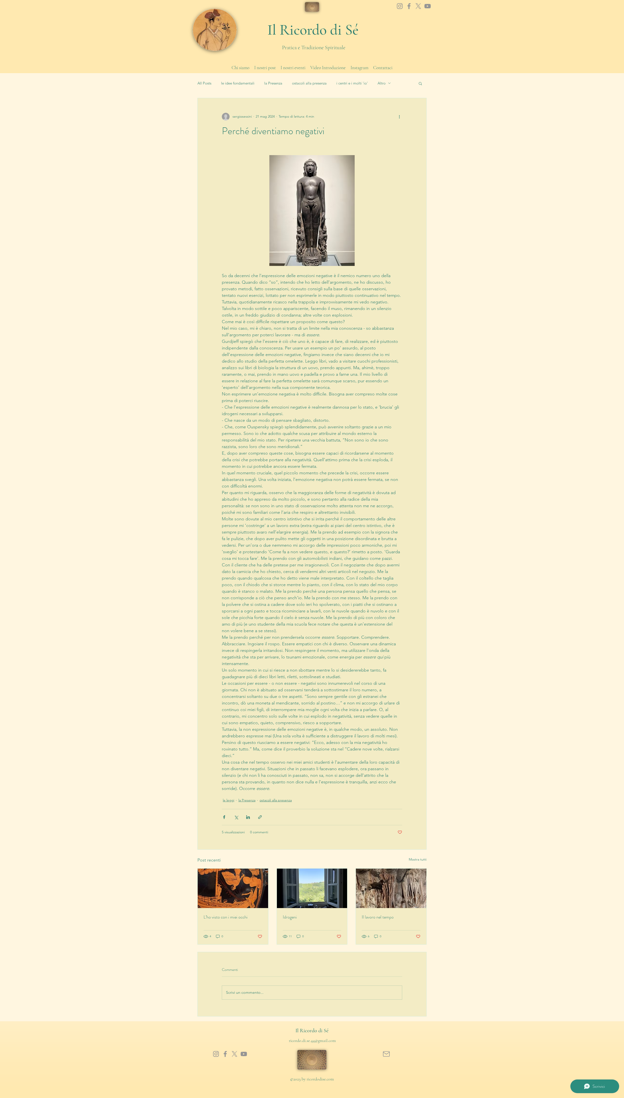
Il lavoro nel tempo (378, 917)
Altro (382, 83)
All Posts (204, 83)
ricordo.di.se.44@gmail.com (312, 1040)
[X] (418, 6)
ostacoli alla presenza (309, 83)
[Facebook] (409, 6)
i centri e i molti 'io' (352, 83)
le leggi (228, 800)
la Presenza (273, 83)
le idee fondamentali (237, 83)
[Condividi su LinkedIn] (248, 817)
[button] (420, 83)
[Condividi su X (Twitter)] (236, 817)
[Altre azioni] (399, 117)
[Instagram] (400, 6)
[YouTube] (427, 6)
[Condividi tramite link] (260, 817)
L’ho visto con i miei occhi (226, 917)
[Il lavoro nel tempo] (391, 888)
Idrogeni (290, 917)
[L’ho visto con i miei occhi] (233, 888)
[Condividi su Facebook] (224, 817)
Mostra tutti (418, 859)
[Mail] (386, 1054)
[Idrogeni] (312, 888)
